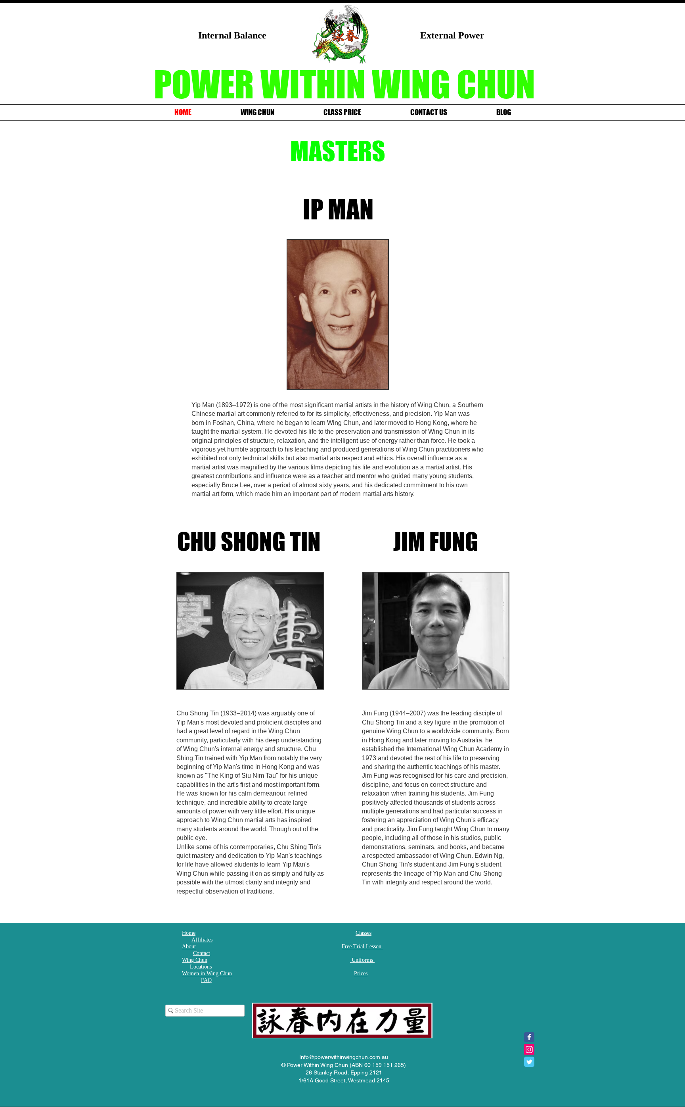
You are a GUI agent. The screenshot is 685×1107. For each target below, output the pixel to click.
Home (188, 933)
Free (347, 946)
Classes (363, 933)
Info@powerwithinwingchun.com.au (343, 1057)
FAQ (206, 980)
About (189, 946)
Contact (201, 953)
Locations (201, 967)
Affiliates (201, 940)
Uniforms (362, 960)
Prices (360, 973)
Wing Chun (194, 960)
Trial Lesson (367, 946)
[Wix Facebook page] (529, 1037)
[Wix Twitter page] (529, 1062)
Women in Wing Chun (207, 973)
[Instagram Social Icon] (529, 1049)
